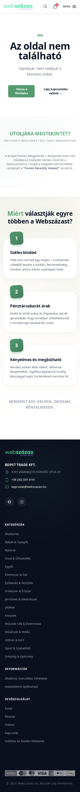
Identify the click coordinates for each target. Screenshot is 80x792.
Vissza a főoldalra (21, 91)
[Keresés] (45, 6)
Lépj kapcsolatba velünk (56, 91)
